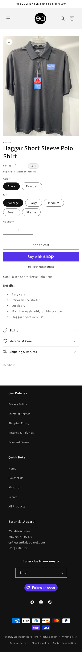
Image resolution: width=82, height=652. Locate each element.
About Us (14, 487)
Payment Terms (18, 442)
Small (12, 212)
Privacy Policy (17, 404)
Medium (54, 203)
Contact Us (15, 478)
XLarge (31, 212)
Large (34, 203)
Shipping (7, 171)
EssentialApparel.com (26, 636)
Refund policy (49, 636)
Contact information (64, 643)
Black (11, 186)
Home (12, 468)
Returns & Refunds (21, 433)
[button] (8, 18)
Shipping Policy (18, 423)
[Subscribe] (62, 573)
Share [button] (11, 365)
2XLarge (13, 203)
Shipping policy (40, 643)
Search (13, 497)
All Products (16, 506)
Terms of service (19, 643)
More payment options (41, 266)
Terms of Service (19, 414)
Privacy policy (69, 636)
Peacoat (32, 186)
